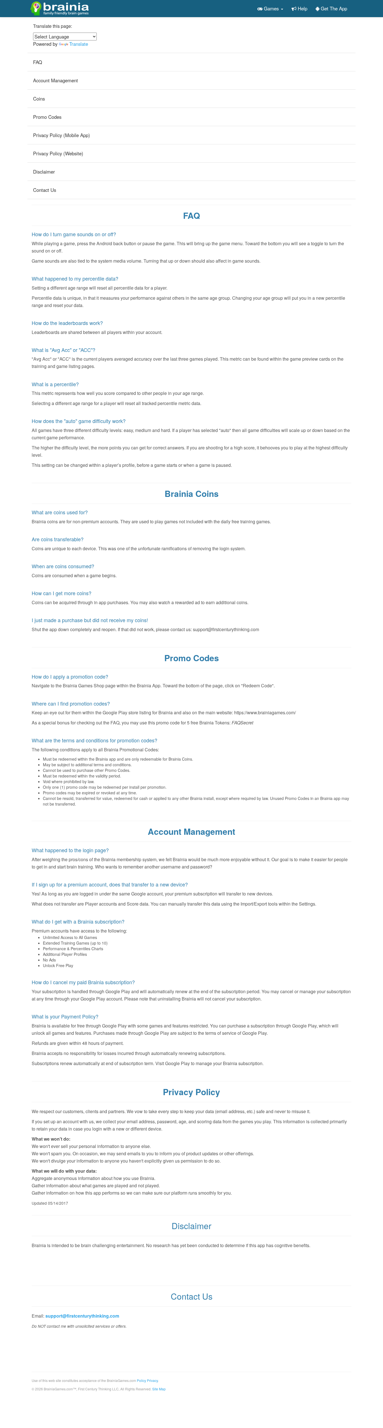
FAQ (37, 62)
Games (271, 8)
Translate (78, 43)
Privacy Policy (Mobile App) (61, 135)
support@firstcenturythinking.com (82, 1316)
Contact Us (44, 190)
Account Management (55, 80)
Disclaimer (44, 171)
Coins (39, 98)
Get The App (333, 8)
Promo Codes (47, 116)
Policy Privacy (147, 1380)
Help (301, 8)
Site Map (159, 1388)
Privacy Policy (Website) (58, 153)
